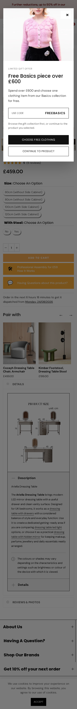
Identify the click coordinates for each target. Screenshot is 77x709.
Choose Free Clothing (38, 139)
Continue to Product (39, 151)
